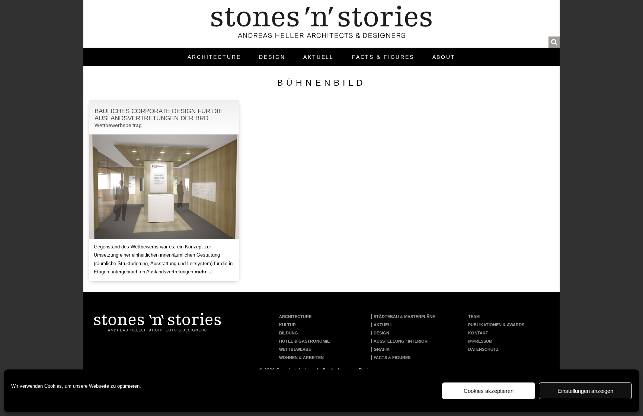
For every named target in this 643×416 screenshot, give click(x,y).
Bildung (288, 333)
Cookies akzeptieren (489, 391)
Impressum (480, 341)
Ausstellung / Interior (401, 341)
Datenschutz (483, 349)
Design (272, 57)
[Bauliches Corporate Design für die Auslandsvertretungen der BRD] (164, 187)
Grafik (382, 349)
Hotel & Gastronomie (304, 341)
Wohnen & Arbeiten (301, 357)
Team (474, 316)
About (443, 57)
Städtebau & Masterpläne (404, 316)
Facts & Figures (383, 57)
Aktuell (318, 57)
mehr (203, 271)
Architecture (214, 57)
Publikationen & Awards (496, 325)
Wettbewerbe (295, 349)
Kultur (287, 325)
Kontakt (478, 333)
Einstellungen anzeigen (585, 391)
